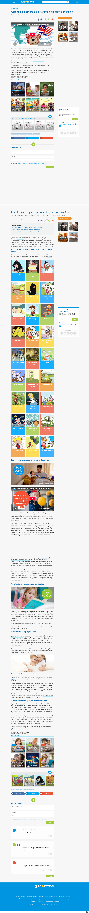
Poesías (27, 789)
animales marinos (38, 61)
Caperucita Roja (16, 650)
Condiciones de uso (33, 163)
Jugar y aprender (23, 133)
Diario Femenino (55, 904)
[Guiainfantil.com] (27, 3)
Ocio (12, 209)
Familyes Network (34, 904)
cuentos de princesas (46, 721)
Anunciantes (67, 890)
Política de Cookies (42, 163)
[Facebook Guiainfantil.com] (62, 133)
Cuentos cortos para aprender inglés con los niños (17, 94)
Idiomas (28, 91)
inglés (47, 570)
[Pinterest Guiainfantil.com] (65, 133)
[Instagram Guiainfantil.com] (68, 133)
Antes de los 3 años (17, 637)
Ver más (50, 876)
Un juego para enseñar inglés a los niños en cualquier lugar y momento (46, 749)
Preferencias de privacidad (22, 163)
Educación (14, 8)
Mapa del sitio (44, 892)
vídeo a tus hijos (34, 56)
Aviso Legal (50, 890)
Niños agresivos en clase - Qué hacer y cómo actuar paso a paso (63, 27)
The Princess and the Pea (37, 719)
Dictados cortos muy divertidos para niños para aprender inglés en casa (17, 749)
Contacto (59, 890)
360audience (49, 908)
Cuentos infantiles (16, 90)
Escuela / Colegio (15, 133)
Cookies (29, 890)
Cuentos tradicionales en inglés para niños (23, 774)
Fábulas (28, 104)
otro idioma (20, 239)
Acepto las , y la (29, 163)
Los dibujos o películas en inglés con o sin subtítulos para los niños (46, 764)
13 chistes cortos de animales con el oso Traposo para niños (46, 109)
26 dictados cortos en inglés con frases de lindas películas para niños (32, 749)
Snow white (45, 694)
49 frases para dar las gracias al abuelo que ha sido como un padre (73, 38)
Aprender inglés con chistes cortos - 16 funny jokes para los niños (17, 764)
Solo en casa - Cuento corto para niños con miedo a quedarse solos (63, 38)
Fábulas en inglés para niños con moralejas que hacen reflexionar (32, 108)
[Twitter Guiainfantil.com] (71, 133)
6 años (22, 704)
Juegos (41, 72)
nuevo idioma (20, 513)
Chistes (43, 106)
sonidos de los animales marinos (27, 54)
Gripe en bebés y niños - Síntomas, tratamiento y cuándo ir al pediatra (73, 26)
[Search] (67, 2)
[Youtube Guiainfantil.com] (75, 133)
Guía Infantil (45, 904)
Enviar (49, 167)
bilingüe (36, 616)
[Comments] (52, 20)
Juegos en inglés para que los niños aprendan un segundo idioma (46, 93)
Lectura (38, 133)
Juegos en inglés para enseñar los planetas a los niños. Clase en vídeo (32, 764)
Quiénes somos (20, 890)
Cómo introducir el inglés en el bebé (32, 94)
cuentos (49, 256)
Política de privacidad (40, 890)
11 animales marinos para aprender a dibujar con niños (26, 118)
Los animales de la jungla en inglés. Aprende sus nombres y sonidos (17, 108)
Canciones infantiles (20, 789)
